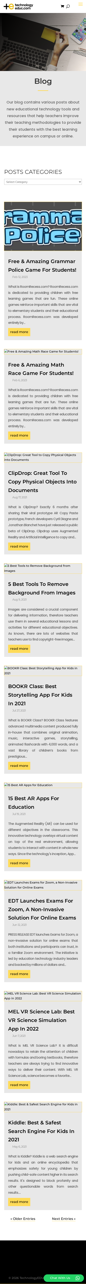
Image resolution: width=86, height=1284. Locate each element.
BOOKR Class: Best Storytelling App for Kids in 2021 (40, 695)
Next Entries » (64, 1219)
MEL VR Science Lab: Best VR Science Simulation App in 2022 (41, 1020)
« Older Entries (22, 1219)
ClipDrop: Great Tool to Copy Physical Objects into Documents (42, 481)
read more (19, 332)
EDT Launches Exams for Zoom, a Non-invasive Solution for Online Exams (42, 909)
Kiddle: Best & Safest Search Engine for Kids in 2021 (41, 1131)
